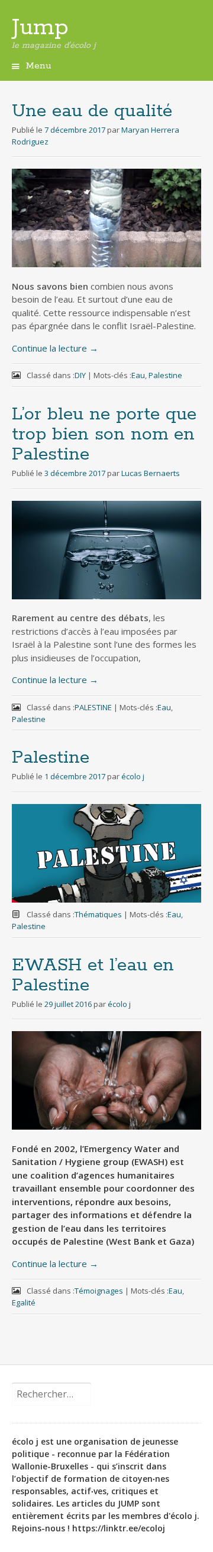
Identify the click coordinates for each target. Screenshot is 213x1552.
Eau (138, 375)
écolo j (132, 776)
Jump (40, 27)
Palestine (165, 375)
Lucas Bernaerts (150, 473)
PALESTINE (93, 707)
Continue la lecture (55, 348)
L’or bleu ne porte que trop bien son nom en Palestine (104, 434)
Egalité (24, 1302)
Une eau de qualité (92, 111)
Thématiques (98, 914)
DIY (80, 375)
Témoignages (99, 1290)
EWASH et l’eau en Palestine (93, 975)
